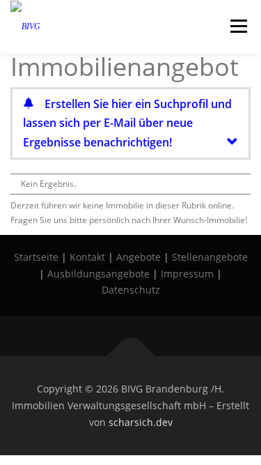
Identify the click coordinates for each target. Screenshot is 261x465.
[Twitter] (150, 336)
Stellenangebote (210, 257)
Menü (237, 26)
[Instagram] (111, 336)
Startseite (36, 257)
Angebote (138, 257)
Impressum (187, 273)
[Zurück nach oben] (130, 356)
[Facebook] (72, 336)
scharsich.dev (141, 422)
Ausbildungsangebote (98, 273)
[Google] (189, 336)
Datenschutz (131, 289)
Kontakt (87, 257)
